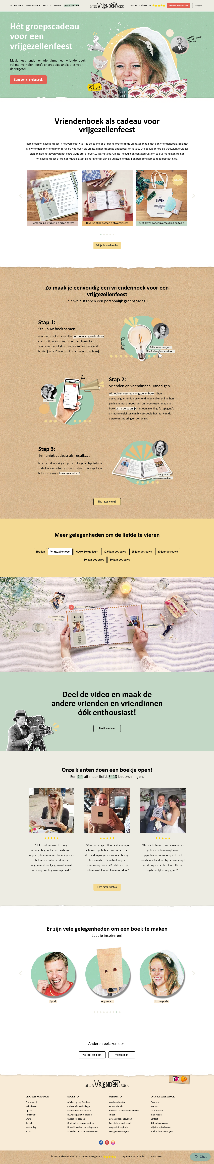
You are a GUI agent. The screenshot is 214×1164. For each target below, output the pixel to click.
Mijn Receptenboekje (161, 1127)
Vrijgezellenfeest (60, 551)
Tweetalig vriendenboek (120, 1123)
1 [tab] (100, 234)
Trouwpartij (107, 1001)
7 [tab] (113, 1012)
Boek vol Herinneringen (162, 1131)
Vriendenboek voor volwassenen (82, 1131)
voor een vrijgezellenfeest (88, 336)
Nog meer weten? (107, 501)
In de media (156, 1115)
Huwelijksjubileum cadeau (79, 1115)
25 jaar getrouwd (141, 551)
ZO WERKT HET (33, 5)
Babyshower (161, 1001)
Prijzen (112, 1115)
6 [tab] (110, 1012)
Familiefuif (30, 1115)
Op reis (29, 1110)
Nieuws (154, 1106)
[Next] (193, 196)
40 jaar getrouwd (167, 551)
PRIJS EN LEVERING (52, 5)
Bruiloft (40, 551)
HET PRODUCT (16, 5)
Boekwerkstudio (66, 1156)
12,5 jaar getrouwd (115, 551)
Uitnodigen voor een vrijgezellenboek (131, 393)
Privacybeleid (157, 1156)
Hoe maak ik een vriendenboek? (124, 1110)
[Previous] (20, 196)
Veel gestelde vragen (119, 1131)
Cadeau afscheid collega (78, 1106)
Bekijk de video (107, 728)
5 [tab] (113, 234)
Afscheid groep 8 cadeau (78, 1102)
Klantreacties (157, 1110)
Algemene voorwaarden (134, 1156)
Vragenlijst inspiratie (118, 1127)
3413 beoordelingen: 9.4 (140, 5)
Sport (28, 1131)
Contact (154, 1119)
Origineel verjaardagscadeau (80, 1123)
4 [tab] (110, 234)
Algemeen (53, 1001)
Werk (28, 1119)
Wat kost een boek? (92, 1054)
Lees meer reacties (107, 887)
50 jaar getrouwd (94, 559)
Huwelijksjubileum (86, 551)
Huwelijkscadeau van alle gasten (82, 1127)
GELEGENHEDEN (71, 5)
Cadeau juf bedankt (76, 1119)
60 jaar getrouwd (120, 559)
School (29, 1123)
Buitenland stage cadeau (79, 1110)
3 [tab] (107, 234)
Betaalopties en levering (120, 1119)
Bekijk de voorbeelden (107, 245)
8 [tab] (116, 1012)
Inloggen (198, 5)
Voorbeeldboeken (117, 1102)
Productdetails (116, 1106)
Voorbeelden (121, 1054)
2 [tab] (104, 234)
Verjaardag (31, 1127)
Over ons (155, 1102)
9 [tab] (120, 1012)
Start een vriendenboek (178, 5)
